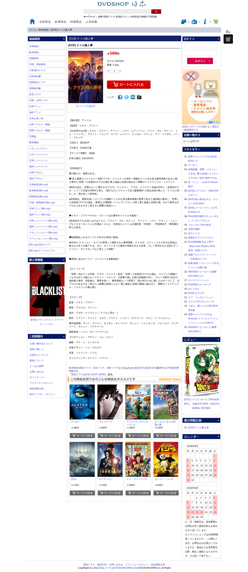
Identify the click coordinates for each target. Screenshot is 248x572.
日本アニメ (35, 106)
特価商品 (76, 21)
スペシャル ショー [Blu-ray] (43, 238)
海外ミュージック (38, 166)
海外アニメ (35, 112)
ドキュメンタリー (38, 148)
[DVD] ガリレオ (196, 293)
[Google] (139, 97)
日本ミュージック (38, 160)
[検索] (156, 11)
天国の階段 (194, 229)
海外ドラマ (112, 368)
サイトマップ (37, 377)
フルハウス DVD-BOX (199, 224)
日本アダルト (36, 172)
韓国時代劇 (35, 88)
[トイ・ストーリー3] (138, 444)
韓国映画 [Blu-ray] (38, 196)
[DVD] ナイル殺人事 (61, 29)
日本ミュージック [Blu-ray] (43, 220)
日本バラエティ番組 (39, 124)
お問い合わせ (37, 371)
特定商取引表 (37, 388)
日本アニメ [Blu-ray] (39, 208)
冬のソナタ (194, 233)
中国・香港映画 (37, 64)
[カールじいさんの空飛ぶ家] (165, 386)
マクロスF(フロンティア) (201, 301)
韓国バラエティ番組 (39, 130)
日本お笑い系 (36, 118)
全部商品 (45, 21)
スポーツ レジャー (38, 154)
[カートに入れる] (82, 435)
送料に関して (37, 349)
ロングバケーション (198, 280)
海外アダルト (36, 178)
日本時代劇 (35, 76)
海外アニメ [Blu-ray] (39, 214)
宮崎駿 (143, 16)
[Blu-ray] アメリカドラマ (42, 250)
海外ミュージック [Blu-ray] (43, 226)
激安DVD (139, 368)
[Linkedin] (133, 97)
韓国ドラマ (109, 16)
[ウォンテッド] (110, 386)
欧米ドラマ (35, 94)
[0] (228, 39)
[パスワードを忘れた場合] (205, 23)
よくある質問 (37, 366)
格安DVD (150, 368)
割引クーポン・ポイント (42, 394)
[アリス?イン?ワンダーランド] (138, 386)
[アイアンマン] (110, 444)
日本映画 (34, 46)
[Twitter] (126, 97)
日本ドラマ (98, 368)
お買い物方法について (41, 343)
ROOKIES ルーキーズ (199, 284)
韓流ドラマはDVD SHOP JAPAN (88, 374)
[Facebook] (120, 97)
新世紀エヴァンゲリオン (201, 237)
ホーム (32, 29)
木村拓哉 (134, 16)
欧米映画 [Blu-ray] (38, 190)
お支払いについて (39, 355)
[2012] (82, 444)
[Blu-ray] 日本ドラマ (39, 244)
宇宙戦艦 (152, 16)
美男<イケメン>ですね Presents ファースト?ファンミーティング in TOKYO (203, 318)
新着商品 (60, 21)
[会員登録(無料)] (194, 23)
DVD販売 (172, 368)
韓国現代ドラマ (37, 82)
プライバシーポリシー (41, 383)
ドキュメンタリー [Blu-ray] (43, 232)
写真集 (32, 136)
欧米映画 (43, 29)
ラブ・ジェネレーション (201, 297)
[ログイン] (184, 23)
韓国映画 (34, 58)
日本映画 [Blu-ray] (38, 184)
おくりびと (194, 288)
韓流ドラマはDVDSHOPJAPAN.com (118, 568)
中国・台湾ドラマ (38, 100)
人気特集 (91, 21)
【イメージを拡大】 (85, 106)
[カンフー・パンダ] (165, 444)
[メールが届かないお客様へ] (201, 123)
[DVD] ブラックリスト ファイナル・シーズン (47, 321)
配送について (37, 360)
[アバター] (82, 386)
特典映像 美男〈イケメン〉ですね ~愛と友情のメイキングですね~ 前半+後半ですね (203, 173)
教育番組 (34, 142)
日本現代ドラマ (37, 70)
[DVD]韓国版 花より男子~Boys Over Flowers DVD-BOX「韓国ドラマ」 (202, 246)
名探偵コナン (122, 16)
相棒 (100, 16)
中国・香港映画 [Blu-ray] (42, 202)
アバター (192, 165)
